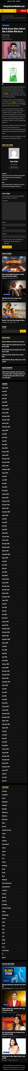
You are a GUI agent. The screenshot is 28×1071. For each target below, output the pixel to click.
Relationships (5, 915)
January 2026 (5, 413)
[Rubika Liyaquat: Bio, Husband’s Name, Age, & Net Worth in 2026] (14, 999)
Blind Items (5, 819)
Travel (3, 947)
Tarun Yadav (6, 35)
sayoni (4, 300)
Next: (13, 184)
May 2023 (4, 526)
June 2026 (4, 395)
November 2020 (6, 632)
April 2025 (4, 444)
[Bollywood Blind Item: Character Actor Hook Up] (14, 975)
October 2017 (5, 763)
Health (3, 872)
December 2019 (5, 671)
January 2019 (5, 710)
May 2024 (4, 483)
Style (3, 929)
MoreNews (14, 1069)
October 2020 (5, 636)
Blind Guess (5, 812)
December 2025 (6, 416)
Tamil (3, 933)
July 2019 (4, 689)
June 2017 (4, 777)
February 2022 (5, 579)
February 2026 (5, 409)
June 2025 (4, 437)
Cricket (4, 833)
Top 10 (3, 943)
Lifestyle (4, 894)
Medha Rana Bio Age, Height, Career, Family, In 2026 (13, 1057)
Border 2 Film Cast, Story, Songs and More (13, 320)
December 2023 (6, 501)
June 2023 (4, 522)
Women (4, 957)
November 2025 (6, 420)
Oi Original (4, 904)
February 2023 (5, 536)
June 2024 (4, 480)
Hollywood (4, 879)
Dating (3, 837)
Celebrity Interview (6, 830)
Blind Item (4, 816)
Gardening (4, 865)
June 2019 (4, 692)
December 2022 (6, 543)
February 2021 (5, 621)
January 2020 (5, 667)
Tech (3, 936)
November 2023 (6, 505)
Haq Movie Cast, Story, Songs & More (12, 298)
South (3, 922)
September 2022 (6, 554)
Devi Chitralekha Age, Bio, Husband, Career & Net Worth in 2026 (13, 1033)
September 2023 (6, 512)
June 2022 (4, 565)
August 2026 (5, 388)
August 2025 (5, 430)
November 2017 (5, 759)
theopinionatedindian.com (14, 6)
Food (3, 858)
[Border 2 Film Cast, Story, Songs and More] (14, 310)
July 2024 (4, 476)
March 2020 (5, 660)
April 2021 (4, 614)
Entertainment (6, 25)
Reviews (4, 918)
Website (4, 234)
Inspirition (4, 890)
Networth (4, 901)
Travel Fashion (5, 950)
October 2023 (5, 508)
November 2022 (6, 547)
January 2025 (5, 455)
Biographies (5, 802)
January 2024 (5, 497)
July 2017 (4, 774)
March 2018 (4, 745)
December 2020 (6, 628)
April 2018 (4, 742)
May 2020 (4, 653)
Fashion (4, 848)
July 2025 (4, 434)
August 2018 (5, 728)
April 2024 (4, 487)
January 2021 (5, 625)
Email (4, 228)
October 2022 (5, 551)
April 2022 (4, 572)
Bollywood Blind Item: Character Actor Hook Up (13, 341)
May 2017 (4, 781)
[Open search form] (14, 10)
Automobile (5, 795)
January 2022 (5, 582)
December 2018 (5, 713)
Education (4, 841)
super (14, 102)
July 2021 (4, 604)
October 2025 (5, 423)
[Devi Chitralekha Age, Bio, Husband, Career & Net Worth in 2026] (14, 1022)
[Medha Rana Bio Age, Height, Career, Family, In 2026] (14, 1046)
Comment (5, 200)
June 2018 (4, 735)
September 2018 (6, 724)
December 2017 (5, 756)
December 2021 (5, 586)
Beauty (3, 798)
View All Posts (14, 167)
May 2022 (4, 568)
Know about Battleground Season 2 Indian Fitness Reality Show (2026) (13, 275)
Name (4, 222)
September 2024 (6, 469)
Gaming (4, 862)
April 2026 (4, 402)
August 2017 (5, 770)
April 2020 (4, 657)
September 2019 (6, 682)
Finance (4, 851)
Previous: (13, 176)
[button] (2, 10)
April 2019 (4, 699)
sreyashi (5, 278)
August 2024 (5, 473)
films (24, 104)
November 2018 (5, 717)
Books (3, 823)
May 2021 (4, 611)
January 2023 (5, 540)
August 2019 (5, 685)
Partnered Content (6, 908)
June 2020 (4, 650)
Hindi (3, 876)
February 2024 (5, 494)
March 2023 (5, 533)
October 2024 (5, 466)
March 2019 (5, 703)
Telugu (3, 940)
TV (2, 954)
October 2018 (5, 721)
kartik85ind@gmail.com (8, 988)
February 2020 (5, 664)
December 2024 (6, 459)
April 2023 (4, 529)
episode (6, 93)
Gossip (3, 869)
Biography (4, 805)
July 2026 (4, 391)
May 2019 (4, 696)
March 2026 (5, 405)
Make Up (4, 897)
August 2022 (5, 558)
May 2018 (4, 738)
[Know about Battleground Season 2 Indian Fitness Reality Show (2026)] (14, 264)
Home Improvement (6, 883)
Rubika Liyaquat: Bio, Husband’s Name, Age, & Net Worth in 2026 (13, 1009)
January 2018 (5, 752)
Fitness (4, 855)
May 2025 (4, 441)
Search (4, 327)
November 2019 (5, 674)
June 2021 (4, 607)
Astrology (4, 791)
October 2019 (5, 678)
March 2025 (5, 448)
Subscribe (23, 11)
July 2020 (4, 646)
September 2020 (6, 639)
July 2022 (4, 561)
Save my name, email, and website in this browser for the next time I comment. (13, 241)
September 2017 (6, 767)
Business (4, 826)
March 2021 (4, 618)
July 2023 (4, 519)
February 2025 (5, 451)
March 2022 (5, 575)
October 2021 (5, 593)
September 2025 (6, 427)
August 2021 (5, 600)
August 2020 (5, 643)
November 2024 (6, 462)
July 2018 (4, 731)
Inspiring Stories (6, 887)
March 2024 (5, 490)
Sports (3, 926)
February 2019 (5, 706)
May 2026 (4, 398)
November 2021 (5, 590)
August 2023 (5, 515)
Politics (4, 911)
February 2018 (5, 749)
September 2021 (6, 597)
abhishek (5, 322)
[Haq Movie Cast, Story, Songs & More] (14, 288)
